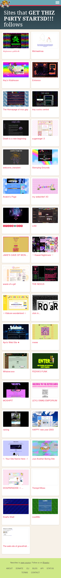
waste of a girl (9, 283)
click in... (36, 313)
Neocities (14, 562)
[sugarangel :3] (45, 128)
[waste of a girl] (16, 273)
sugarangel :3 (38, 138)
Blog (34, 568)
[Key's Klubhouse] (16, 70)
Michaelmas (38, 51)
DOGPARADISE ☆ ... (13, 487)
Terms (24, 572)
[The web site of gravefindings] (16, 535)
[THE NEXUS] (45, 273)
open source (26, 562)
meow (35, 342)
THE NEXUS (38, 283)
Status (50, 568)
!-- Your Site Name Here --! (15, 458)
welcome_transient (11, 167)
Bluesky (46, 562)
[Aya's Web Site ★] (16, 332)
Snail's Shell (8, 516)
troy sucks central (40, 109)
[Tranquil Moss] (45, 477)
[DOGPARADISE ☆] (16, 477)
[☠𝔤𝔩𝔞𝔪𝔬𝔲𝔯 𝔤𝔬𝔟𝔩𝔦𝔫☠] (16, 40)
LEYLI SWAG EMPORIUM (44, 400)
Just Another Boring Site (43, 458)
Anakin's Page (9, 196)
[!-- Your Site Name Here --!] (16, 448)
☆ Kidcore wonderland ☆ (14, 313)
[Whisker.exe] (16, 361)
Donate (19, 568)
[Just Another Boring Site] (45, 448)
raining (6, 429)
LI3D (34, 225)
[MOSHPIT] (16, 390)
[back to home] (5, 3)
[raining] (16, 419)
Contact (35, 572)
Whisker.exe (8, 371)
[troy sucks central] (45, 99)
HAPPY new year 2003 (43, 429)
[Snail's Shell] (16, 506)
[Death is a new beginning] (16, 128)
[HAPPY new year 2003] (45, 419)
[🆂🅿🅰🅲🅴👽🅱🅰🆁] (16, 215)
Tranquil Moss (38, 487)
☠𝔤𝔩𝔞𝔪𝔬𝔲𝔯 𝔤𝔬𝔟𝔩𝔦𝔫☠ (11, 51)
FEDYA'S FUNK (39, 371)
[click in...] (45, 302)
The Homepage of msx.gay (15, 109)
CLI (27, 568)
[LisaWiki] (45, 506)
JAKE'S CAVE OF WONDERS (16, 254)
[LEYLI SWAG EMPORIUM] (45, 390)
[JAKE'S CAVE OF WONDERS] (16, 244)
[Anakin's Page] (16, 186)
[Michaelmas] (45, 40)
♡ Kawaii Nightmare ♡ (42, 254)
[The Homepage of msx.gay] (16, 99)
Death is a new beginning (14, 138)
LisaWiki (36, 516)
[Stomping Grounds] (45, 157)
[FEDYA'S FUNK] (45, 361)
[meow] (45, 332)
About (9, 568)
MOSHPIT (8, 400)
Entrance (36, 80)
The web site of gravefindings (16, 545)
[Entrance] (45, 70)
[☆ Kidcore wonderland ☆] (16, 302)
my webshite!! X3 (40, 196)
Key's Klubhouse (11, 80)
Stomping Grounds (41, 167)
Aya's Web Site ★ (11, 342)
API (42, 568)
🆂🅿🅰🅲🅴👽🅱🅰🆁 (13, 225)
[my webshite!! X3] (45, 186)
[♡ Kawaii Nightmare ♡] (45, 244)
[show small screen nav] (57, 2)
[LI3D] (45, 215)
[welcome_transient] (16, 157)
